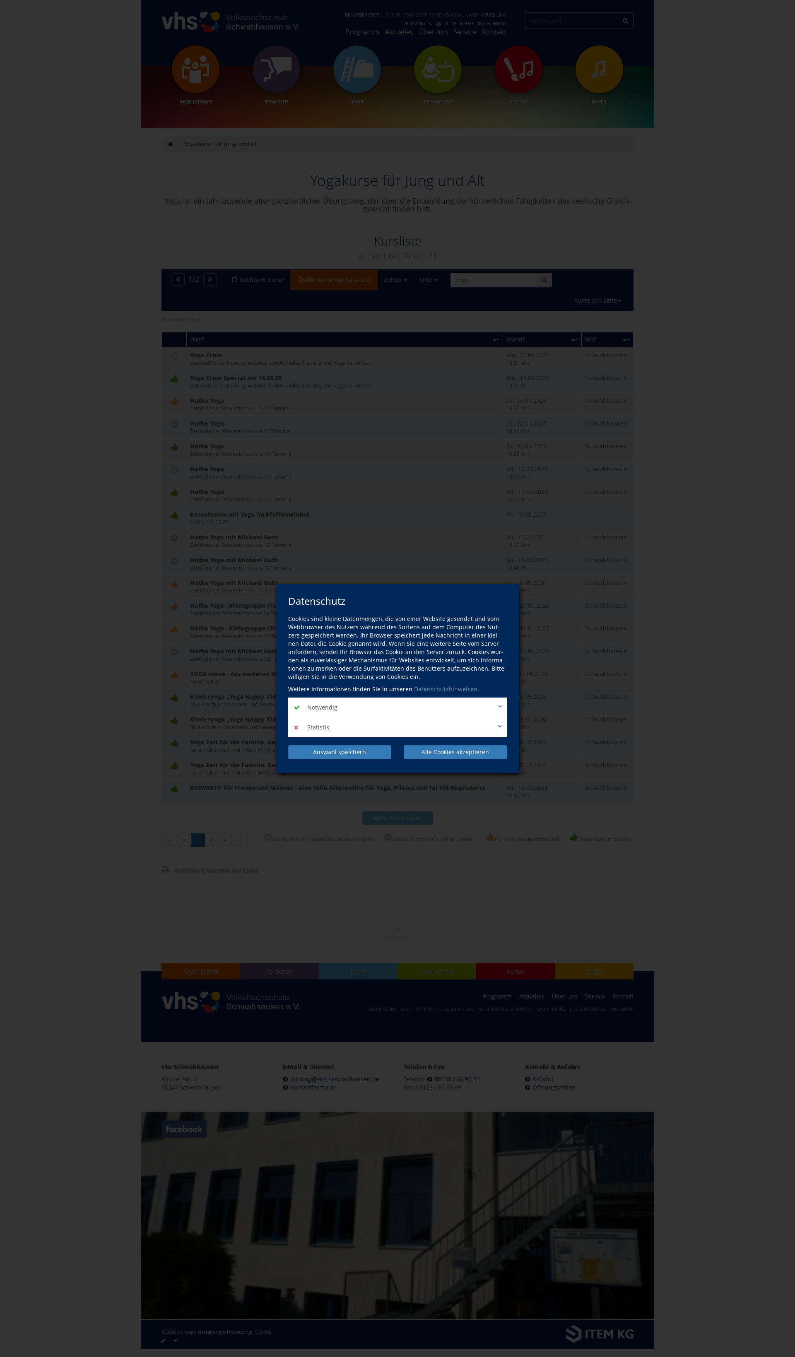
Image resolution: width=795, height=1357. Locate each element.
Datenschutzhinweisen (445, 689)
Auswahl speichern (339, 752)
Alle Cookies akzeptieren (455, 752)
